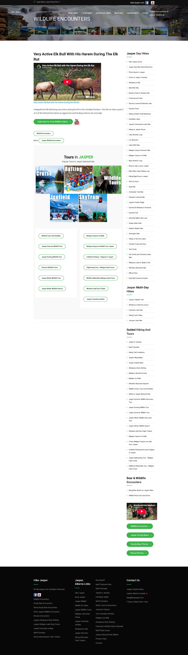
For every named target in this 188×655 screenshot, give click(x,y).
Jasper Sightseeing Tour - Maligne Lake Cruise (141, 459)
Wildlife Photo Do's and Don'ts (139, 496)
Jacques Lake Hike (135, 320)
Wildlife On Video (81, 605)
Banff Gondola (134, 347)
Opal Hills (132, 187)
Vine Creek (133, 249)
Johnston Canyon (103, 609)
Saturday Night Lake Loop (138, 218)
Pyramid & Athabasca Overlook (140, 208)
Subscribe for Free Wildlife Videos (53, 122)
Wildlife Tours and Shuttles (51, 236)
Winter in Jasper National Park (139, 394)
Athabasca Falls (134, 83)
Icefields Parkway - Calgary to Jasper (99, 257)
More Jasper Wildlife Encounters (47, 612)
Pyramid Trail (133, 213)
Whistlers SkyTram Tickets (95, 288)
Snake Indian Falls (135, 223)
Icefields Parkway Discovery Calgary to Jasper (141, 451)
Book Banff (100, 580)
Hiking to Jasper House (137, 129)
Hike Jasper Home (135, 62)
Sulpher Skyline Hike (136, 228)
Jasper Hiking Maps (136, 358)
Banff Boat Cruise (103, 630)
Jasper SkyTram (81, 633)
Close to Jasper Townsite (138, 77)
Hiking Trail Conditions (137, 352)
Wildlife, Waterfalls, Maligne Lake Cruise (100, 278)
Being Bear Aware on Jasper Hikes (141, 490)
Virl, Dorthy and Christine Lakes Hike (140, 255)
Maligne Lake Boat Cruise (138, 373)
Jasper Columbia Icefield (95, 299)
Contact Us (133, 580)
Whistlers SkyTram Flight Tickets (140, 431)
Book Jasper (80, 597)
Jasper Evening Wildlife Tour (52, 257)
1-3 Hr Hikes (86, 13)
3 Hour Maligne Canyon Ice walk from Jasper (140, 443)
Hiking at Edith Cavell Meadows (140, 114)
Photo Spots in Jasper (137, 72)
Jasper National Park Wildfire (107, 635)
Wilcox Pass (133, 273)
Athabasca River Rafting (137, 368)
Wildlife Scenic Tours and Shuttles (141, 389)
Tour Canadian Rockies (105, 614)
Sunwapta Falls (134, 234)
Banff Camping (102, 601)
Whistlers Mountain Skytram (139, 384)
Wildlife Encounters (44, 133)
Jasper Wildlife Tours (83, 610)
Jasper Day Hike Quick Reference (140, 67)
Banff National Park (103, 584)
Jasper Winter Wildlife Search (52, 288)
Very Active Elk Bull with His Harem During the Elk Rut (56, 102)
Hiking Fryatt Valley (135, 315)
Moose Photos (137, 553)
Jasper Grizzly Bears (140, 535)
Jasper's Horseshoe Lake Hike (139, 124)
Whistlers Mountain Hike (137, 268)
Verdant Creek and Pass (137, 244)
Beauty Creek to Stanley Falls (139, 93)
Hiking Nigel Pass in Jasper (138, 176)
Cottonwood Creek (135, 98)
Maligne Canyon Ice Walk (95, 236)
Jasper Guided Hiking (135, 589)
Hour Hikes (73, 13)
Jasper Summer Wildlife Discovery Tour (141, 400)
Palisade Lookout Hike (137, 197)
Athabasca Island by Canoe (138, 305)
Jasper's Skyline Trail (136, 300)
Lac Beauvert (133, 140)
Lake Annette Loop (135, 135)
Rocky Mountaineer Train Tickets (47, 637)
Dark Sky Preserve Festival (138, 278)
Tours (145, 13)
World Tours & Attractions (106, 605)
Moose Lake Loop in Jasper (139, 166)
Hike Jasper (41, 580)
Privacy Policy (101, 639)
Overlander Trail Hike (136, 192)
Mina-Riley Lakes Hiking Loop (139, 171)
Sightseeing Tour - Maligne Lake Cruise (100, 267)
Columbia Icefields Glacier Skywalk (109, 626)
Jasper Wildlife (80, 601)
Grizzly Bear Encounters (43, 603)
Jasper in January (135, 342)
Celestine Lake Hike (136, 310)
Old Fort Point (134, 182)
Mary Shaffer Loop (135, 161)
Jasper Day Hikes (103, 13)
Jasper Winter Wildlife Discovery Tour (140, 419)
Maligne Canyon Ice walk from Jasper (100, 246)
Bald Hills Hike (134, 88)
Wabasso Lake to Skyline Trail (139, 263)
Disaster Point (134, 109)
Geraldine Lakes (134, 119)
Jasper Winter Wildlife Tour (51, 278)
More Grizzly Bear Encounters (45, 607)
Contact (99, 643)
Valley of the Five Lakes (137, 239)
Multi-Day (118, 13)
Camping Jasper (102, 597)
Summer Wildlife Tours (50, 267)
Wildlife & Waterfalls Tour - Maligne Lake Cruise (141, 467)
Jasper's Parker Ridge (136, 202)
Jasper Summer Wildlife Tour (52, 246)
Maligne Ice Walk (135, 378)
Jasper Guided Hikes (136, 363)
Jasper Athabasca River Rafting (46, 620)
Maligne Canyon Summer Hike (139, 150)
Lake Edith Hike (134, 145)
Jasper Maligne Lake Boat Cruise (47, 624)
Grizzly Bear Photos (139, 544)
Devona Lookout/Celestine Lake (140, 103)
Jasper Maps (132, 13)
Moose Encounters (41, 616)
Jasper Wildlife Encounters (51, 140)
